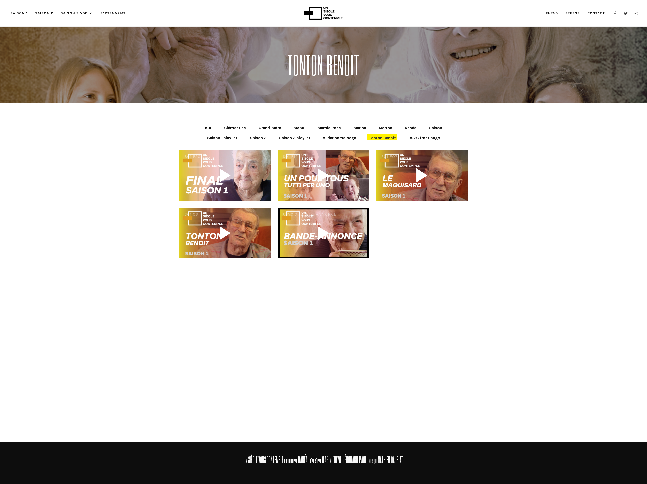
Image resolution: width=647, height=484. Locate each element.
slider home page (339, 137)
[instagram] (636, 13)
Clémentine (235, 127)
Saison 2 (258, 137)
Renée (411, 127)
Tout (207, 127)
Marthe (385, 127)
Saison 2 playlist (294, 137)
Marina (360, 127)
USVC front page (424, 137)
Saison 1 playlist (222, 137)
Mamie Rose (329, 127)
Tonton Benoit (382, 137)
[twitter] (626, 13)
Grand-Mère (270, 127)
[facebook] (615, 13)
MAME (299, 127)
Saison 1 (436, 127)
